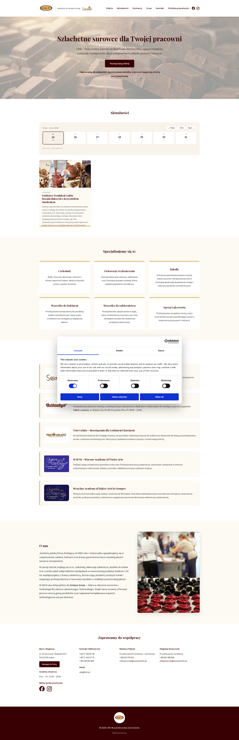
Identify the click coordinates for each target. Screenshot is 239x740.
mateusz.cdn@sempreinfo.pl (133, 660)
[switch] (104, 386)
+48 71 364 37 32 (86, 657)
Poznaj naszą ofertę (119, 63)
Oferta (109, 8)
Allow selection (119, 397)
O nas (149, 8)
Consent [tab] (78, 350)
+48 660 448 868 (167, 657)
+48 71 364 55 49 (86, 653)
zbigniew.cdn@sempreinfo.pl (173, 660)
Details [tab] (119, 350)
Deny (79, 397)
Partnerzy (137, 8)
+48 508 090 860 (86, 660)
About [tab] (161, 350)
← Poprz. (172, 128)
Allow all (159, 397)
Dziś (182, 128)
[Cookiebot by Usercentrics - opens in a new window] (166, 341)
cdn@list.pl (84, 672)
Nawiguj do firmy (49, 664)
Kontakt (160, 8)
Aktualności (122, 8)
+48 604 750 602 (126, 657)
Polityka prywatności (178, 8)
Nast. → (191, 128)
